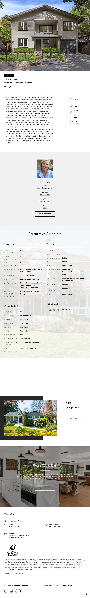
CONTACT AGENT (45, 214)
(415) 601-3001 (45, 195)
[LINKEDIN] (11, 591)
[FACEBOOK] (6, 591)
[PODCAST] (20, 591)
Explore (73, 418)
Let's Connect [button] (45, 488)
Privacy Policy (66, 585)
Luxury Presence (21, 585)
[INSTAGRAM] (15, 591)
